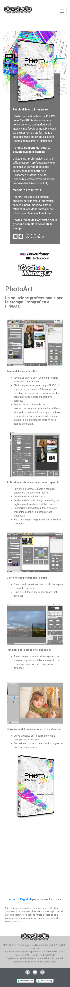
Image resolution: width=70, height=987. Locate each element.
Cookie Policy (46, 980)
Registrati (26, 899)
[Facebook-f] (27, 972)
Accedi (13, 899)
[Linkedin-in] (42, 972)
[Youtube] (35, 972)
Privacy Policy (26, 980)
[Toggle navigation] (62, 11)
